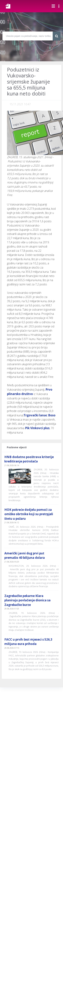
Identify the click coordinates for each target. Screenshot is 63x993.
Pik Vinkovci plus (37, 428)
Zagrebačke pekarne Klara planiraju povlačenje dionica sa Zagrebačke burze (27, 600)
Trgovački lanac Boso (39, 415)
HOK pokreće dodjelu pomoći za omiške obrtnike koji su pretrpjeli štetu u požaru (28, 514)
